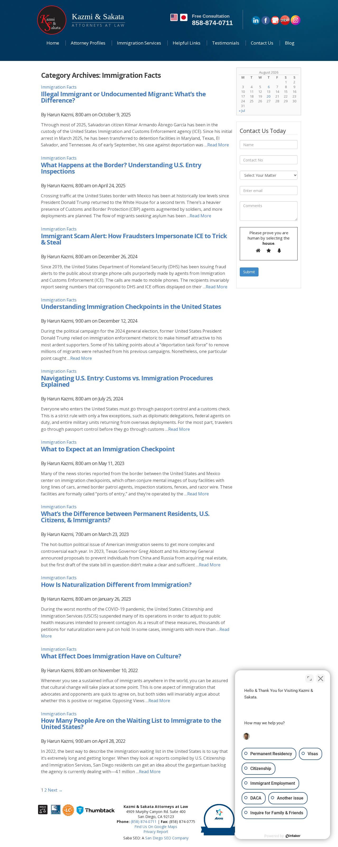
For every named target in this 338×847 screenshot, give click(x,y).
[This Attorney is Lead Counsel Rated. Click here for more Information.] (68, 813)
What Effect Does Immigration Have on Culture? (111, 656)
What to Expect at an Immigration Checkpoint (108, 448)
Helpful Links (186, 43)
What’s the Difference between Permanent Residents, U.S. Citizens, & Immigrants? (125, 516)
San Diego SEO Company (167, 837)
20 (268, 96)
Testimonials (225, 43)
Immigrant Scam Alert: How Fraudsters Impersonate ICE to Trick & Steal (134, 238)
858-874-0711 (212, 22)
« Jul (242, 110)
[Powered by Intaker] (293, 836)
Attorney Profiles (88, 43)
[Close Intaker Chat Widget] (320, 678)
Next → (55, 790)
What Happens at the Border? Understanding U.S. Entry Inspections (121, 167)
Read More (218, 145)
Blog (289, 43)
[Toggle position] (309, 678)
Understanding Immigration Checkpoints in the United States (131, 306)
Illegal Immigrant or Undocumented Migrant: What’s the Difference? (123, 96)
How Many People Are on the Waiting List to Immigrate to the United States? (131, 723)
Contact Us (262, 43)
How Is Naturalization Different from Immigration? (116, 584)
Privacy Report (155, 831)
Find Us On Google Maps (155, 826)
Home (52, 43)
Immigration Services (139, 43)
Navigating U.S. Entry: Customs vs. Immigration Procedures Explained (127, 381)
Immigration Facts (59, 87)
